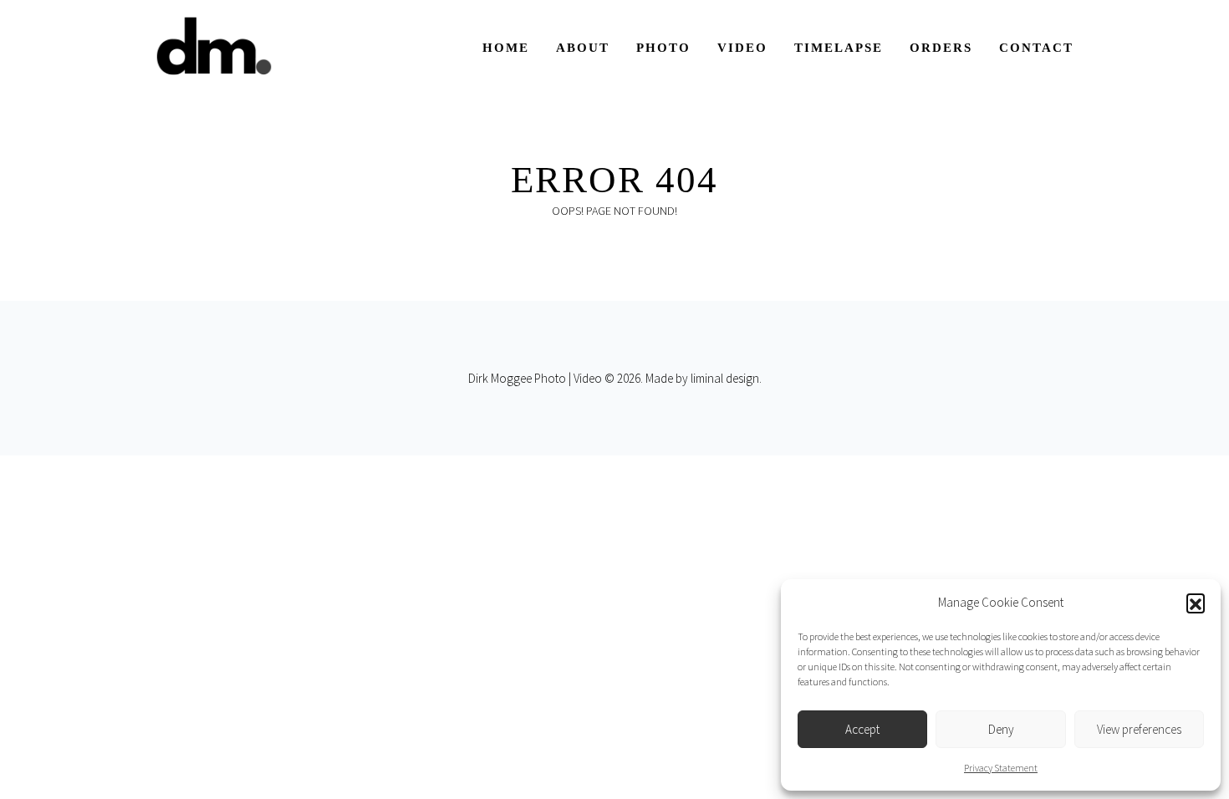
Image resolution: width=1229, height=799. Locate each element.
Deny (1001, 729)
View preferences (1139, 729)
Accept (862, 729)
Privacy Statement (1001, 767)
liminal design (725, 378)
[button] (1195, 602)
